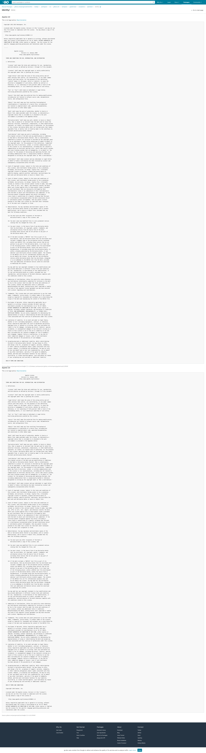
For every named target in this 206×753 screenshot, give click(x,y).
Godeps (36, 6)
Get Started (80, 727)
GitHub (139, 732)
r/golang (140, 738)
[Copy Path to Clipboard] (100, 6)
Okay (139, 750)
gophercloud (73, 6)
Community (196, 2)
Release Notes (121, 738)
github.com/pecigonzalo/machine (23, 6)
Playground (80, 730)
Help (78, 738)
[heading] (7, 2)
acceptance (82, 6)
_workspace (44, 6)
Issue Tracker (120, 735)
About (119, 727)
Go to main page (198, 10)
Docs (176, 2)
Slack (139, 735)
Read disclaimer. (22, 20)
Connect (140, 727)
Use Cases (59, 730)
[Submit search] (153, 2)
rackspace (64, 6)
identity (97, 6)
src (50, 6)
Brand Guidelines (121, 740)
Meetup (140, 740)
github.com (56, 6)
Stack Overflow (81, 735)
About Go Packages (102, 735)
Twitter (139, 730)
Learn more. (132, 750)
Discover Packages (7, 6)
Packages (186, 2)
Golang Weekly (141, 743)
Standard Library (101, 730)
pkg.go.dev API (101, 738)
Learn (169, 2)
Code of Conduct (121, 743)
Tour (78, 732)
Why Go (159, 2)
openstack (90, 6)
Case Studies (59, 732)
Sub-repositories (101, 732)
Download (119, 730)
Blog (118, 732)
